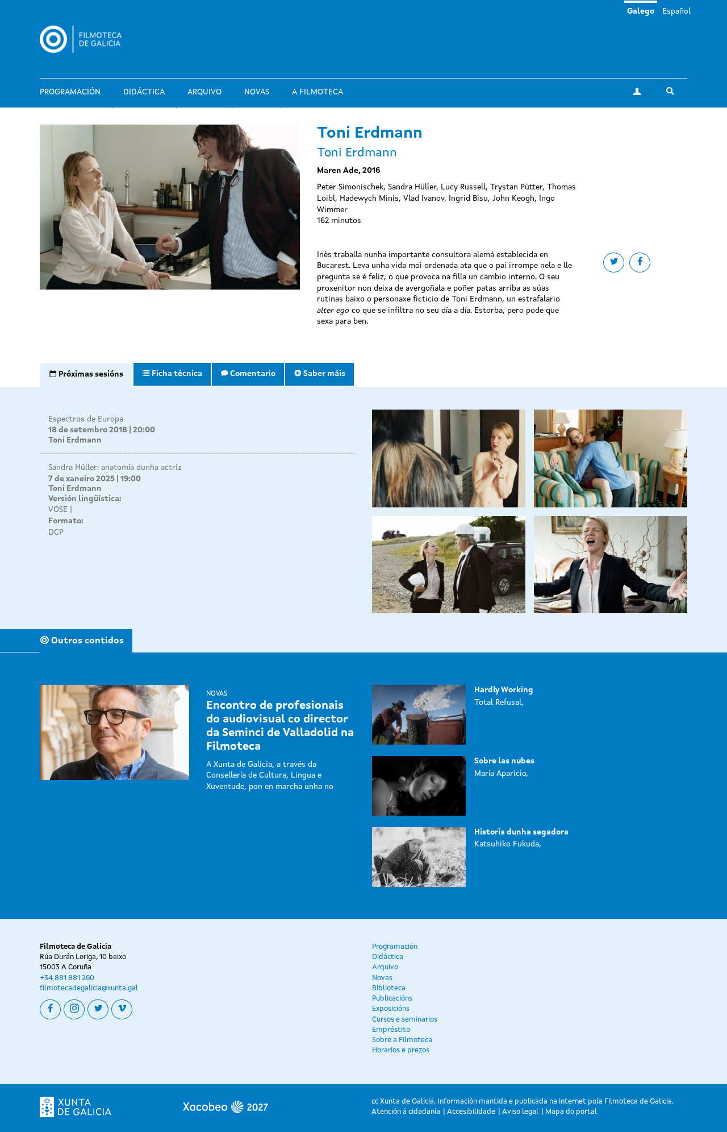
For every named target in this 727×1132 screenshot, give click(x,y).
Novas (256, 92)
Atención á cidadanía (405, 1112)
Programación (70, 92)
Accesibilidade (471, 1112)
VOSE (58, 510)
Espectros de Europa (85, 419)
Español (676, 11)
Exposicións (391, 1009)
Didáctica (144, 92)
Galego (640, 11)
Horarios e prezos (400, 1050)
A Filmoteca (317, 92)
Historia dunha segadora (521, 832)
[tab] (86, 375)
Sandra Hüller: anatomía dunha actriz (115, 468)
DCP (56, 532)
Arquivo (204, 92)
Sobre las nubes (504, 761)
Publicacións (392, 998)
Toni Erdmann (75, 440)
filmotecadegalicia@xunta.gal (89, 988)
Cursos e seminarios (404, 1019)
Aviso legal (520, 1112)
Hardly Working (503, 690)
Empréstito (391, 1030)
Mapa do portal (571, 1112)
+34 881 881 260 (67, 978)
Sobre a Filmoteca (402, 1040)
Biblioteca (389, 988)
